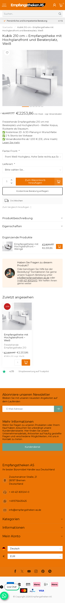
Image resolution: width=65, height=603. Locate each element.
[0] (61, 5)
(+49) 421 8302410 (27, 280)
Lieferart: (8, 164)
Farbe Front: (10, 150)
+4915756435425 (18, 501)
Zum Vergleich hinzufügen (15, 207)
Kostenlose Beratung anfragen (32, 191)
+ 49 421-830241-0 (19, 492)
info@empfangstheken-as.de (33, 277)
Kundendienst (32, 446)
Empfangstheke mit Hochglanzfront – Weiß (16, 337)
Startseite (7, 27)
